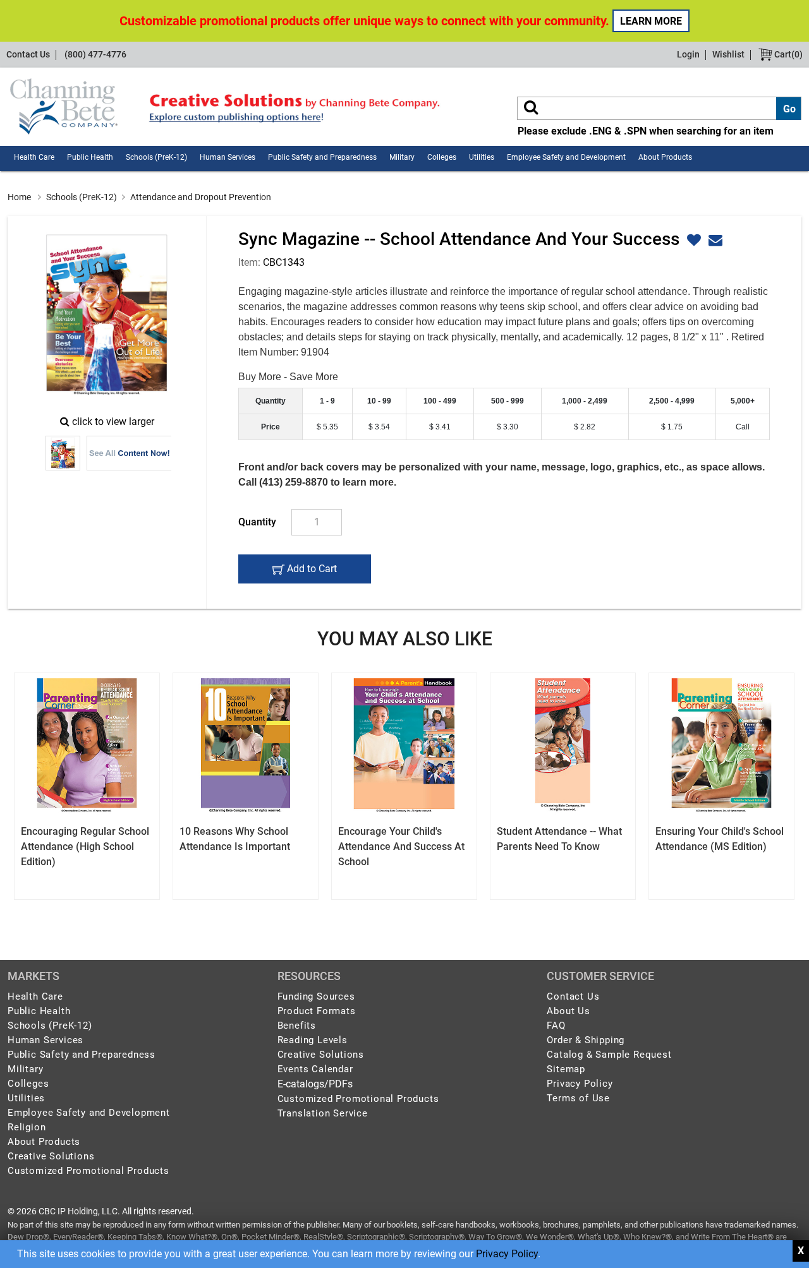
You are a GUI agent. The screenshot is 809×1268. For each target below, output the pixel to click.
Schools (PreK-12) (156, 157)
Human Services (227, 157)
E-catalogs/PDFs (315, 1084)
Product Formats (316, 1011)
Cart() (787, 54)
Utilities (481, 157)
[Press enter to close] (801, 1251)
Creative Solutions (51, 1156)
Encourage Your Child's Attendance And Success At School (401, 846)
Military (402, 157)
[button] (713, 240)
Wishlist (728, 54)
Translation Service (322, 1113)
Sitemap (566, 1069)
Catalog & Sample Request (609, 1054)
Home (19, 197)
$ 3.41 (440, 426)
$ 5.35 (327, 426)
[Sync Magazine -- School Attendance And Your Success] (106, 315)
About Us (568, 1011)
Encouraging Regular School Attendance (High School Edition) (85, 846)
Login (688, 54)
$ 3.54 (379, 426)
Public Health (90, 157)
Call (743, 426)
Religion (27, 1127)
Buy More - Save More (288, 376)
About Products (665, 157)
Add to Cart (310, 572)
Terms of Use (578, 1098)
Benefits (296, 1025)
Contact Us (28, 54)
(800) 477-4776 (95, 54)
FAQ (556, 1025)
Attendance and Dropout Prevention (200, 197)
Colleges (441, 157)
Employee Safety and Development (566, 157)
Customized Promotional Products (88, 1170)
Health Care (34, 157)
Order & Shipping (585, 1040)
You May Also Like (404, 639)
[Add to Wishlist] (692, 240)
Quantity (257, 522)
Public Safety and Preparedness (322, 157)
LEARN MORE (651, 21)
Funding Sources (316, 996)
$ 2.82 (584, 426)
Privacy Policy (507, 1254)
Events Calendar (315, 1069)
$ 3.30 (507, 426)
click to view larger (113, 422)
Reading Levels (312, 1040)
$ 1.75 (672, 426)
